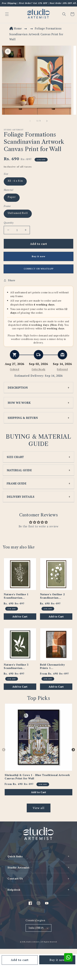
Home (18, 28)
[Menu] (7, 14)
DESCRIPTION (18, 387)
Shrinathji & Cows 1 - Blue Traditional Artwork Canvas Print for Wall (37, 776)
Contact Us (38, 878)
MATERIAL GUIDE (19, 470)
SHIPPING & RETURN (23, 418)
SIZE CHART (15, 457)
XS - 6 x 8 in (15, 180)
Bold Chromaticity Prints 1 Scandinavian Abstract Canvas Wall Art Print (55, 666)
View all (38, 808)
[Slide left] (30, 121)
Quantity (8, 222)
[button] (64, 14)
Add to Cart (19, 616)
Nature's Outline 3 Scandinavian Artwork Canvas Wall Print (18, 666)
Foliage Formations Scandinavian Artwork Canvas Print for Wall (36, 33)
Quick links (38, 856)
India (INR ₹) (36, 927)
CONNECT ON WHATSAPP (38, 268)
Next (73, 750)
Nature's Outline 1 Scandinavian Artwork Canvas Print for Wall (19, 596)
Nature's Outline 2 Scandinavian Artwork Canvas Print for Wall (55, 596)
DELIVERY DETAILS (20, 496)
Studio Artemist (38, 867)
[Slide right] (47, 121)
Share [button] (11, 280)
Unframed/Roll (18, 213)
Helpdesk (38, 889)
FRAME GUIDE (16, 483)
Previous (4, 750)
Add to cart (20, 960)
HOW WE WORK (19, 402)
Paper (12, 197)
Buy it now (57, 960)
